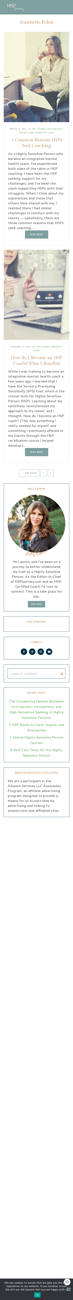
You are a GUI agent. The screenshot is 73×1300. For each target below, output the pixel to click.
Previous (29, 473)
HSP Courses (39, 129)
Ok (37, 1295)
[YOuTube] (49, 651)
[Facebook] (24, 651)
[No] (68, 1289)
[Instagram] (40, 651)
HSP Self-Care (26, 133)
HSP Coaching (54, 129)
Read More (36, 234)
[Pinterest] (32, 651)
